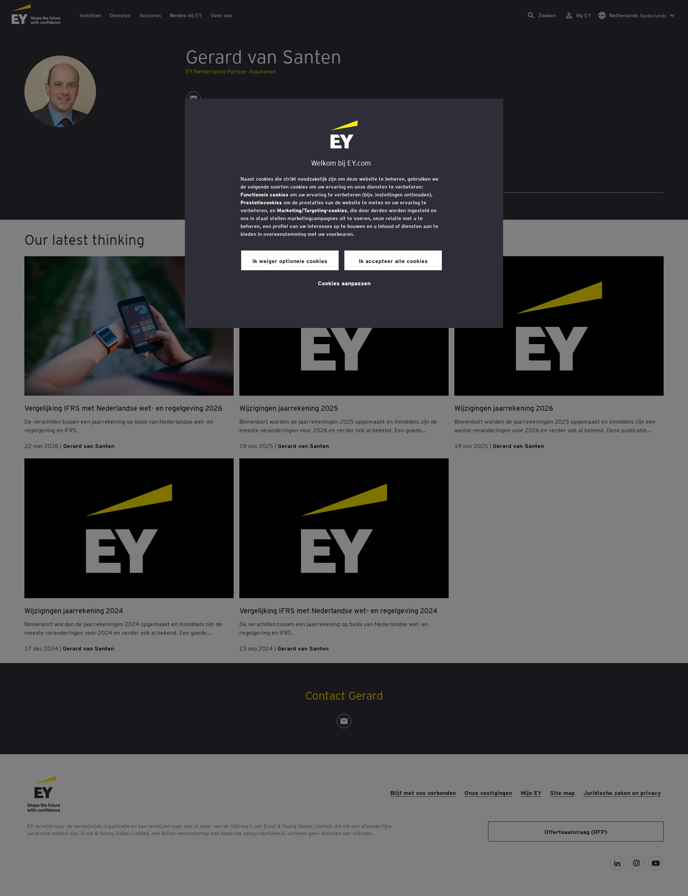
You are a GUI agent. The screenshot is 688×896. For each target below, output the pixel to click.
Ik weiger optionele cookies (290, 260)
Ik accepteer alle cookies (393, 260)
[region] (344, 213)
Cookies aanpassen (344, 283)
